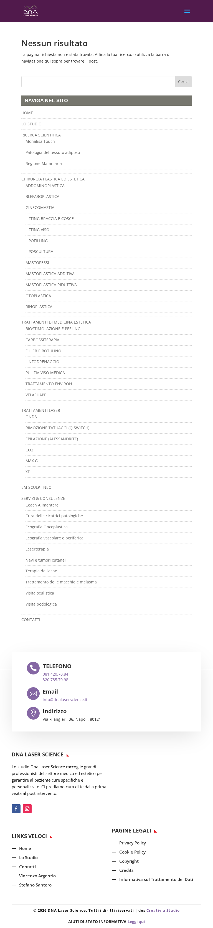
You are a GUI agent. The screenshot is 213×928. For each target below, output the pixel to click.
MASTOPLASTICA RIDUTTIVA (51, 284)
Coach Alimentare (42, 505)
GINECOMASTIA (40, 207)
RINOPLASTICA (39, 306)
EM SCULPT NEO (36, 487)
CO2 (29, 450)
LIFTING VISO (37, 229)
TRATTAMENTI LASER (40, 410)
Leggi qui (136, 921)
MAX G (32, 460)
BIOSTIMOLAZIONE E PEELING (53, 328)
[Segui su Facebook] (16, 808)
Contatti (27, 866)
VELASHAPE (36, 394)
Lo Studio (28, 857)
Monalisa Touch (40, 141)
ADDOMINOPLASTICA (45, 185)
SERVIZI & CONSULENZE (43, 498)
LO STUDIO (31, 123)
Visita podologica (41, 604)
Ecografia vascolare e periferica (54, 538)
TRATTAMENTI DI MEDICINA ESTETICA (56, 322)
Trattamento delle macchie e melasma (61, 582)
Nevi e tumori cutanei (46, 560)
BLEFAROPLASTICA (42, 196)
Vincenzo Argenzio (37, 875)
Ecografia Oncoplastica (47, 526)
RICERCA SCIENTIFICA (41, 135)
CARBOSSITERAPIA (42, 339)
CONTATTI (30, 619)
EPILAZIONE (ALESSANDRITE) (52, 438)
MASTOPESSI (37, 262)
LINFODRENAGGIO (42, 361)
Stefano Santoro (35, 885)
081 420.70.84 (55, 674)
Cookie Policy (132, 852)
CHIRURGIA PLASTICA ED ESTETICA (53, 179)
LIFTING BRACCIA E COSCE (50, 218)
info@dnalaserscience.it (65, 699)
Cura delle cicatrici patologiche (54, 515)
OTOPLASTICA (38, 295)
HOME (27, 112)
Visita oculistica (40, 593)
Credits (126, 870)
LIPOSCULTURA (39, 251)
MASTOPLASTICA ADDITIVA (50, 273)
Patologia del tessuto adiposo (53, 152)
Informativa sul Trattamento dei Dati (156, 879)
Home (25, 848)
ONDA (31, 416)
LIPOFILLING (37, 240)
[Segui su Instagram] (27, 808)
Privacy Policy (132, 843)
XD (28, 471)
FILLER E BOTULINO (43, 350)
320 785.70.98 (55, 679)
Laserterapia (37, 549)
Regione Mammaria (44, 163)
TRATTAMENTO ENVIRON (49, 383)
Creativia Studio (163, 910)
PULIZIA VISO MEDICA (45, 372)
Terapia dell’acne (41, 570)
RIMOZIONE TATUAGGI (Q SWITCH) (57, 427)
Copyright (129, 861)
